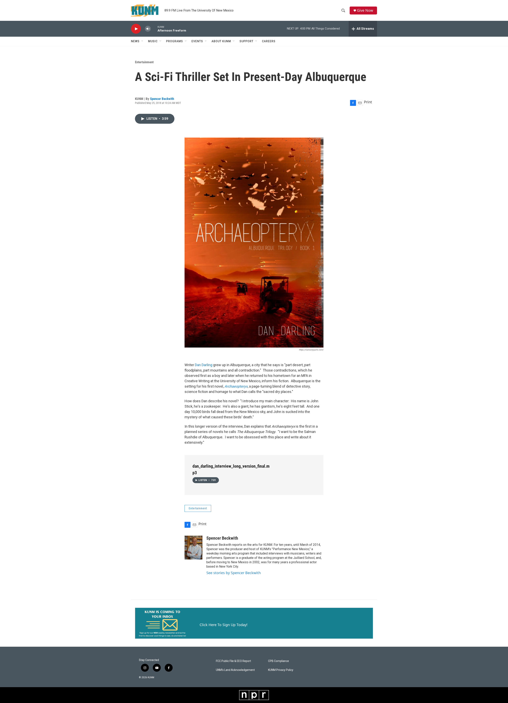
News (135, 41)
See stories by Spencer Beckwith (233, 572)
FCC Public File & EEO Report (233, 661)
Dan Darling (203, 365)
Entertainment (144, 62)
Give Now (365, 10)
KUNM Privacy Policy (280, 670)
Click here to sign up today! (223, 624)
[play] (136, 29)
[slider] (154, 29)
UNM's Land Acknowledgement (235, 670)
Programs (174, 41)
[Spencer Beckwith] (193, 547)
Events (197, 41)
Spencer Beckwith (162, 99)
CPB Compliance (278, 661)
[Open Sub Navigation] (142, 41)
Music (153, 41)
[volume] (147, 28)
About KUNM (221, 41)
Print (368, 102)
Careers (268, 41)
